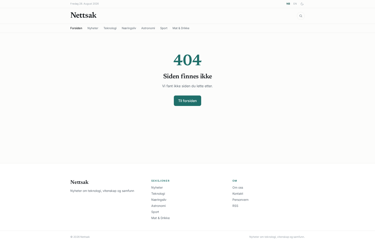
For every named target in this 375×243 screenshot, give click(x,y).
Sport (163, 28)
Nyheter (92, 28)
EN (295, 3)
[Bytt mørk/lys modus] (302, 4)
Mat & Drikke (181, 28)
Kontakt (237, 193)
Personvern (240, 199)
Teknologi (110, 28)
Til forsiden (187, 101)
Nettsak (83, 16)
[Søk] (301, 16)
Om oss (237, 187)
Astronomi (148, 28)
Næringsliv (129, 28)
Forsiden (76, 28)
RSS (235, 206)
